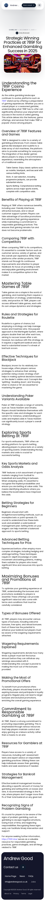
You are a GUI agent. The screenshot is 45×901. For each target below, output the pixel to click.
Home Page (10, 876)
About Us (7, 893)
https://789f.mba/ (9, 839)
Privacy (16, 893)
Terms (23, 893)
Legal (30, 893)
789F (4, 101)
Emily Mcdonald (24, 33)
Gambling (13, 30)
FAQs (30, 876)
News (22, 876)
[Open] (39, 5)
